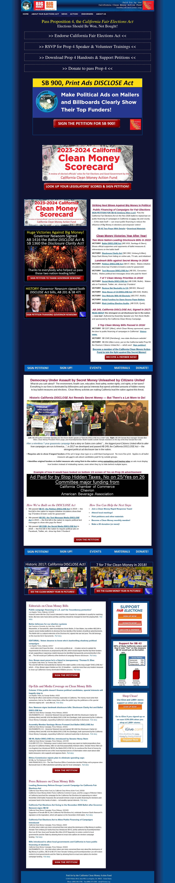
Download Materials (136, 228)
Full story (58, 636)
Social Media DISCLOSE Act (115, 281)
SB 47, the (54, 509)
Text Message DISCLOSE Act (115, 271)
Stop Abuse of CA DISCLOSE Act (117, 292)
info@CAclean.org (104, 881)
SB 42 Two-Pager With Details (111, 228)
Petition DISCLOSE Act (112, 264)
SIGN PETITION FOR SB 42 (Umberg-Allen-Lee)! (114, 213)
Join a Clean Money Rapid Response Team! (112, 509)
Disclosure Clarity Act (112, 253)
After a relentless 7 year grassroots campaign (48, 443)
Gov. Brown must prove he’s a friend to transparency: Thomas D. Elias (61, 660)
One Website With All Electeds (116, 296)
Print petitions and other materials (107, 516)
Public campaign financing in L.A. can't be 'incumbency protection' (60, 610)
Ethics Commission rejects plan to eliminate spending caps (56, 758)
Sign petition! (139, 345)
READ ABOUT (98, 313)
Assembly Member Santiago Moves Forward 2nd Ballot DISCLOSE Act (61, 724)
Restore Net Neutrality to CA (115, 288)
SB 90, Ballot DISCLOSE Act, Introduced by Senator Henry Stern (58, 739)
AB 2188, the (58, 526)
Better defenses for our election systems (48, 624)
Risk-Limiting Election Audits (115, 303)
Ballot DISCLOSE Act (111, 243)
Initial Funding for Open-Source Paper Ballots (123, 299)
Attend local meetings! (102, 513)
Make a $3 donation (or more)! (106, 524)
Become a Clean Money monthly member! (111, 520)
